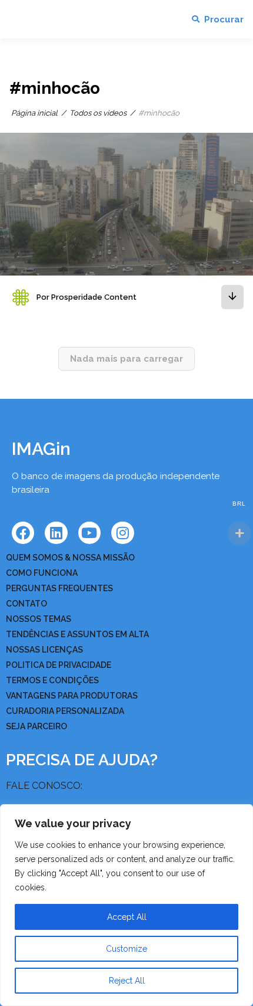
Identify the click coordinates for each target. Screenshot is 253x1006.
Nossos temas (38, 619)
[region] (126, 905)
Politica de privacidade (58, 665)
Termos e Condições (52, 680)
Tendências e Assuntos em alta (77, 634)
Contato (26, 603)
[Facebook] (23, 533)
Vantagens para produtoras (72, 695)
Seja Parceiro (36, 726)
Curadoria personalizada (65, 711)
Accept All (127, 917)
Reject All (127, 980)
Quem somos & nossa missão (70, 557)
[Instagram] (122, 533)
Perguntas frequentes (59, 588)
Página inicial (34, 113)
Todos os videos (97, 113)
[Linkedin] (56, 533)
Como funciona (42, 573)
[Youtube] (89, 533)
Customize (126, 948)
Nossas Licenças (44, 649)
